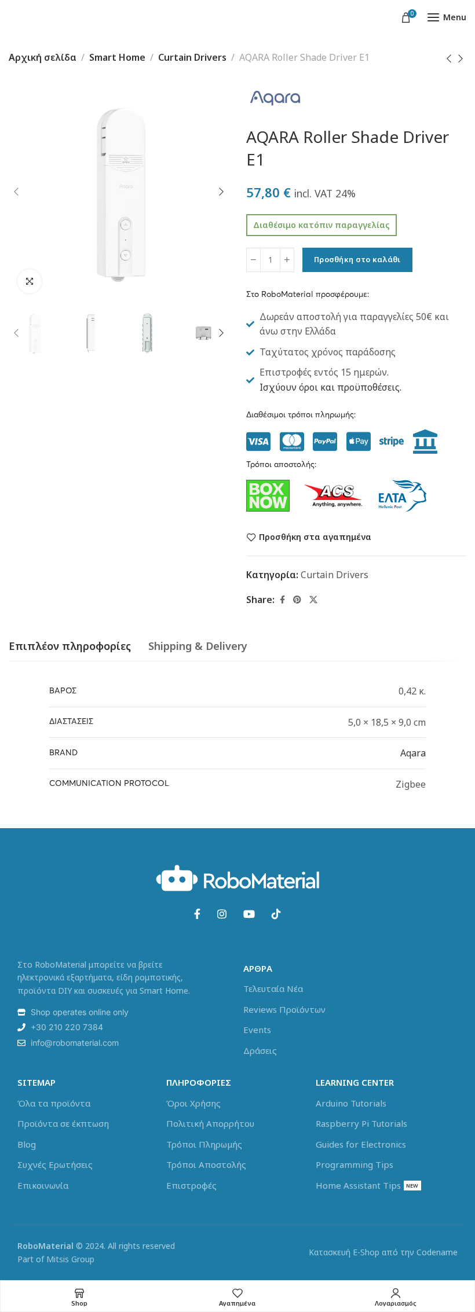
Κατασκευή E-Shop (344, 1252)
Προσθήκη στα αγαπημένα (315, 537)
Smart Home (117, 57)
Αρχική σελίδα (42, 57)
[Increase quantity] (287, 260)
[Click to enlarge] (29, 281)
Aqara (413, 753)
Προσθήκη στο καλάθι (357, 259)
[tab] (70, 646)
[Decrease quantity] (253, 260)
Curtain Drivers (192, 57)
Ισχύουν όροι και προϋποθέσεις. (330, 387)
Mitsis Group (70, 1259)
